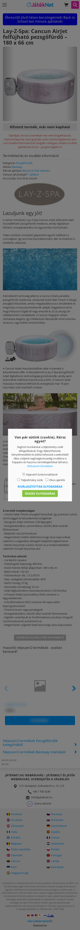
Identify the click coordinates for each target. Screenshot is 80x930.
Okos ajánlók (57, 480)
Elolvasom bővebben (40, 466)
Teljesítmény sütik (32, 480)
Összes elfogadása (40, 493)
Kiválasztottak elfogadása (40, 486)
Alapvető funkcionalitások (42, 474)
